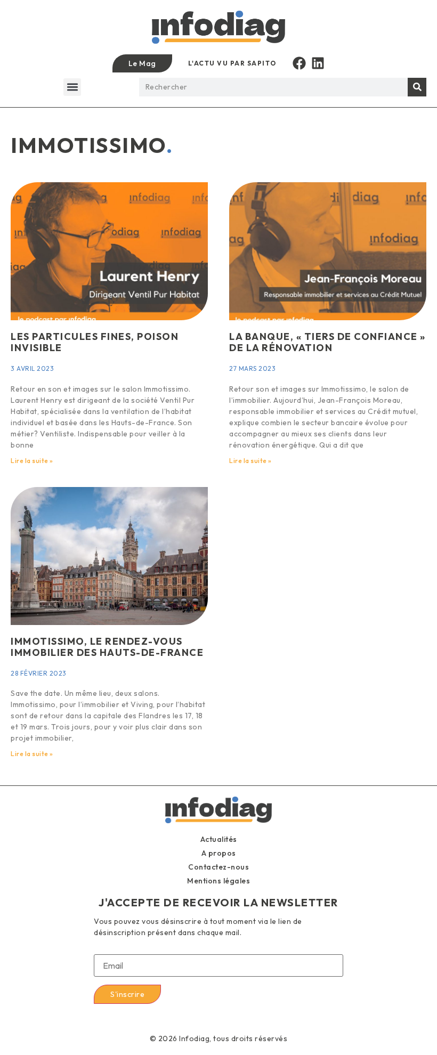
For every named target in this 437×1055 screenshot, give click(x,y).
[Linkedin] (318, 63)
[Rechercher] (417, 87)
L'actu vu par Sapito (232, 63)
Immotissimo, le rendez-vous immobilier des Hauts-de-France (107, 647)
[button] (72, 87)
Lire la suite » (32, 461)
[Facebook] (299, 63)
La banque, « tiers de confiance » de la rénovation (327, 342)
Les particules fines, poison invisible (95, 342)
